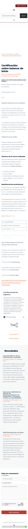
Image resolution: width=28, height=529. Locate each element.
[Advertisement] (14, 37)
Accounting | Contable (8, 359)
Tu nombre (5, 475)
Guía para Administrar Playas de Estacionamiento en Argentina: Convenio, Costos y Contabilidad (12, 395)
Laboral (16, 434)
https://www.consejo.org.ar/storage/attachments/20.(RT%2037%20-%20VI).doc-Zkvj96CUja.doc (13, 283)
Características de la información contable (12, 356)
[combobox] (10, 15)
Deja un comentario (7, 74)
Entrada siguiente (14, 338)
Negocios (16, 400)
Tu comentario (6, 483)
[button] (14, 10)
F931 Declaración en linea (13, 432)
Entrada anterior (14, 334)
